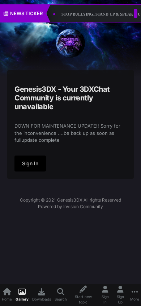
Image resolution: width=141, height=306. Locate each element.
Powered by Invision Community (70, 206)
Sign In (30, 163)
